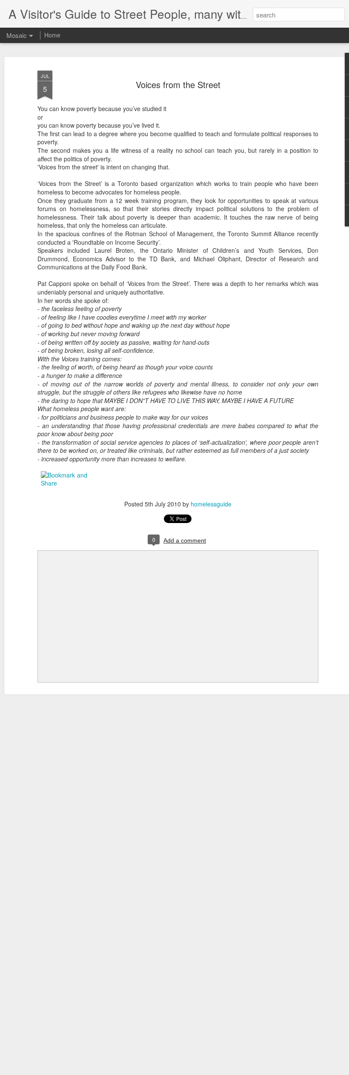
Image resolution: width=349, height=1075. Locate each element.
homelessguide (211, 504)
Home (52, 35)
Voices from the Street (178, 84)
